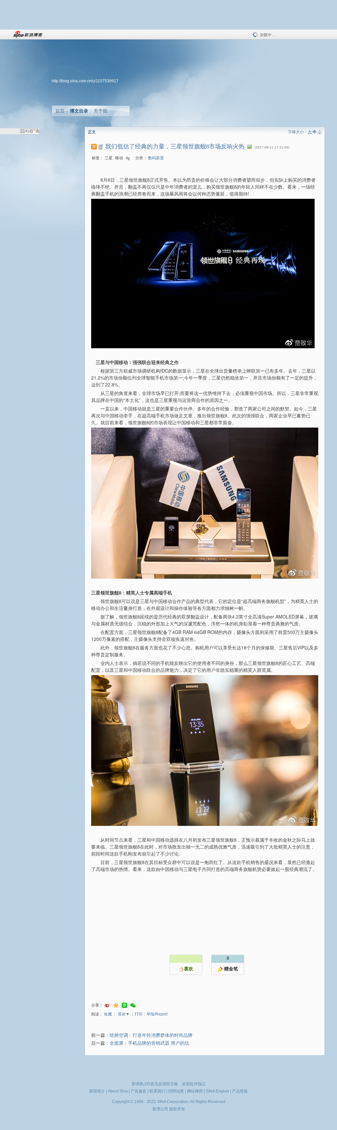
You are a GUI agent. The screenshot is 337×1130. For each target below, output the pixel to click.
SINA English (217, 1091)
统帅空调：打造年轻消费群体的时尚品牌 (151, 1035)
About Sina (118, 1091)
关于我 (100, 111)
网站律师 (195, 1091)
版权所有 (177, 1109)
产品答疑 (240, 1091)
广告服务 (138, 1091)
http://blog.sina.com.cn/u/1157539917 (85, 81)
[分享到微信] (133, 1005)
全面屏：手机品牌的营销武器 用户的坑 (149, 1043)
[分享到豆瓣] (124, 1005)
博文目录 (79, 111)
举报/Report (157, 1014)
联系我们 (157, 1091)
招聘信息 (176, 1091)
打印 (139, 1014)
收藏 (108, 1014)
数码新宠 (156, 158)
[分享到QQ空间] (115, 1005)
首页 (60, 111)
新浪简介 (97, 1091)
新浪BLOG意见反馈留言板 (155, 1084)
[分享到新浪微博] (107, 1005)
